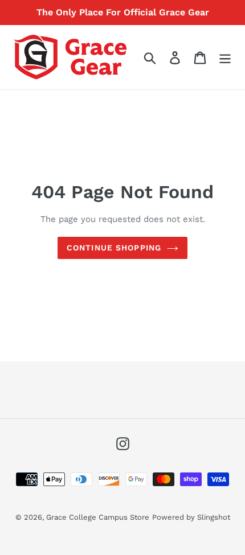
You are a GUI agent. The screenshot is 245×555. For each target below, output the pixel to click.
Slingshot (213, 517)
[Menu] (225, 57)
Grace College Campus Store (97, 517)
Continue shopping (114, 247)
